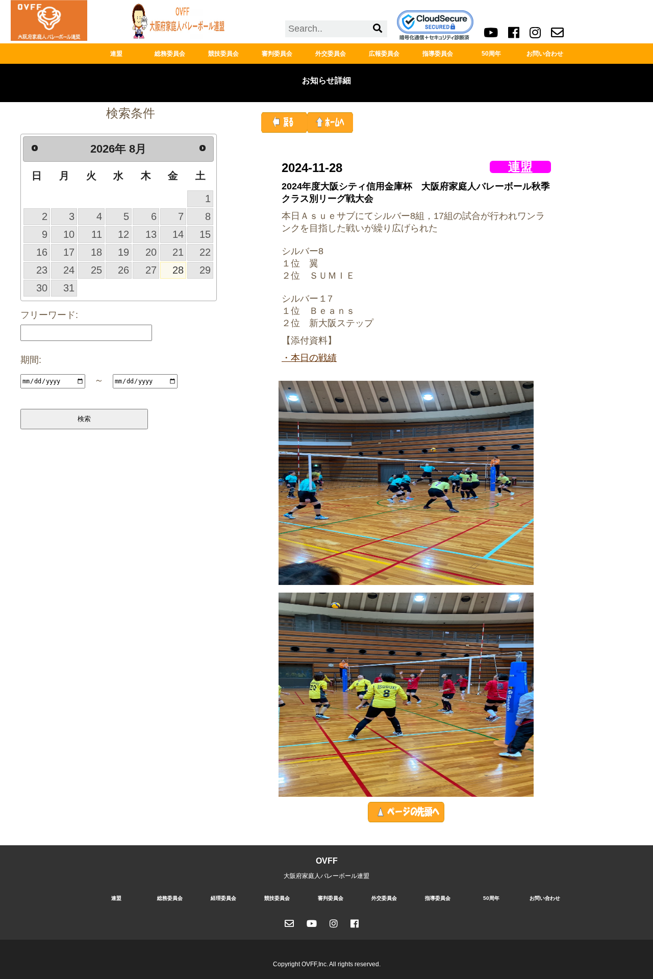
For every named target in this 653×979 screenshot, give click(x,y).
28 (178, 270)
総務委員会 (170, 53)
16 (41, 252)
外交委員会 (330, 53)
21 (178, 252)
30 (41, 287)
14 (178, 234)
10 (68, 234)
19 (123, 252)
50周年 (491, 53)
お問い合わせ (544, 53)
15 (205, 234)
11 (96, 234)
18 (96, 252)
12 (123, 234)
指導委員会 (437, 53)
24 (68, 270)
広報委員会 (384, 53)
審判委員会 (277, 53)
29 (205, 270)
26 (123, 270)
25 (96, 270)
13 (151, 234)
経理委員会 (223, 898)
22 (205, 252)
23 (41, 270)
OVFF (327, 860)
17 (68, 252)
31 (68, 287)
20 (151, 252)
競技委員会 (223, 53)
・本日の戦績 (309, 358)
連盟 (116, 53)
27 (151, 270)
